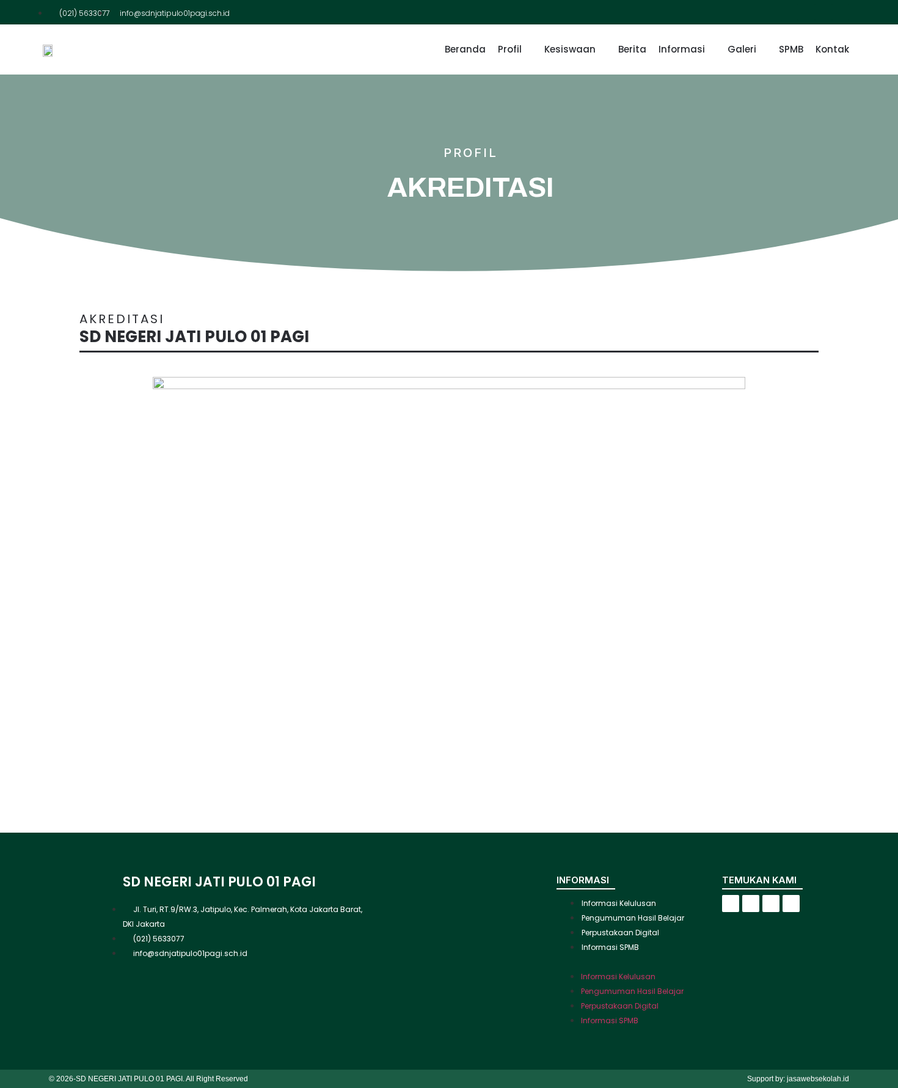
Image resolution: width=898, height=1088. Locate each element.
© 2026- (62, 1079)
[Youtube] (840, 12)
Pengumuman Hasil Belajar (633, 918)
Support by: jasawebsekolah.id (798, 1079)
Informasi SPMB (610, 947)
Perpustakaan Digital (620, 932)
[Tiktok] (806, 12)
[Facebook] (789, 12)
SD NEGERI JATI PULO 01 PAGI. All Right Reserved (162, 1079)
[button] (639, 961)
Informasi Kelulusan (619, 903)
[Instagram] (823, 12)
